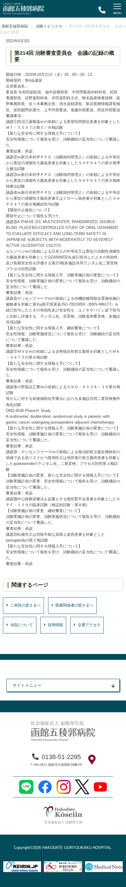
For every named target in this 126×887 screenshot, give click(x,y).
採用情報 (55, 625)
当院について (21, 625)
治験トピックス (49, 26)
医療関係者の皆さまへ (74, 605)
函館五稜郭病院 (14, 26)
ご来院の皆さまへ (25, 605)
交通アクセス (89, 625)
